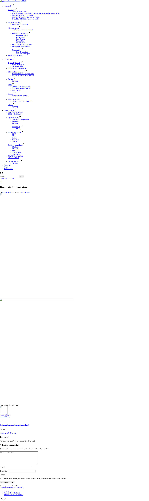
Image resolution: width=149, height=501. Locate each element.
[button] (21, 176)
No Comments (25, 192)
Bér (1, 182)
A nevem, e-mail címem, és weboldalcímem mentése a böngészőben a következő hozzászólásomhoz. (34, 478)
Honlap (2, 475)
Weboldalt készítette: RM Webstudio (11, 488)
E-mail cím (4, 471)
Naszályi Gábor (5, 415)
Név (2, 467)
